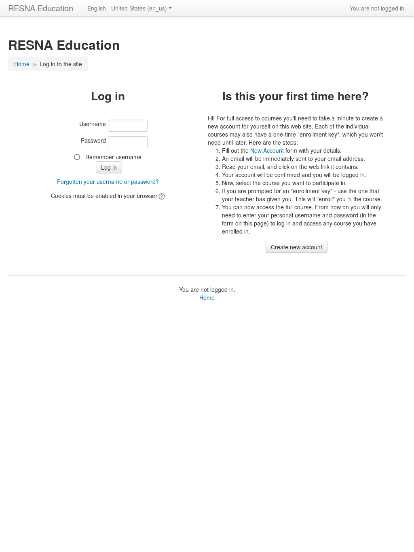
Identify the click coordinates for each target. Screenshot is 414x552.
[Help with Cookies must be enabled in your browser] (161, 196)
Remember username (113, 157)
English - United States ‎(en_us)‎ (127, 8)
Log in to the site (61, 64)
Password (93, 140)
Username (92, 124)
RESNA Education (40, 8)
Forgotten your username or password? (108, 181)
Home (22, 64)
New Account (267, 150)
